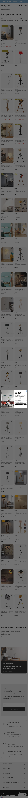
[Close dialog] (26, 391)
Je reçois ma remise (21, 404)
